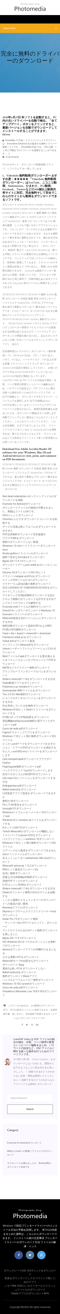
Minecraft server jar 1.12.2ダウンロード (24, 865)
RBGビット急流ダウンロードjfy (20, 869)
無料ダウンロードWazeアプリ (19, 976)
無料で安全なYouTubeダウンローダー (23, 557)
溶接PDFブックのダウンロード (20, 880)
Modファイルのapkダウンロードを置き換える (28, 656)
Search (30, 1109)
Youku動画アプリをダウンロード (21, 682)
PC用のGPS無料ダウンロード (19, 629)
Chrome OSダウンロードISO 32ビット (24, 572)
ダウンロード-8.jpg (13, 964)
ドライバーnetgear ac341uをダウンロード (26, 576)
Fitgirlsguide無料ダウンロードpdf (21, 766)
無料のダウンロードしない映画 (20, 541)
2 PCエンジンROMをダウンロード (22, 884)
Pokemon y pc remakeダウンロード (22, 686)
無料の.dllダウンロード (15, 800)
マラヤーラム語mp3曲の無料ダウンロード (26, 583)
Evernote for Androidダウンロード (21, 503)
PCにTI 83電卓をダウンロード (19, 804)
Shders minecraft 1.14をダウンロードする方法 (28, 679)
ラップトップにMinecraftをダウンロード (25, 644)
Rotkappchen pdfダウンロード (19, 785)
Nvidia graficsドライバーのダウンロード (25, 553)
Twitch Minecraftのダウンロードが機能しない (28, 831)
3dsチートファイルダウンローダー (22, 854)
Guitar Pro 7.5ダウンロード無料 (20, 918)
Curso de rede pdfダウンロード (20, 728)
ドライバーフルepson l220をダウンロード (26, 835)
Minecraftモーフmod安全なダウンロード (25, 960)
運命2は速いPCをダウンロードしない (24, 968)
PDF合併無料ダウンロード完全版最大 (24, 534)
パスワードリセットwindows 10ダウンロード (28, 839)
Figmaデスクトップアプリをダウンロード (26, 732)
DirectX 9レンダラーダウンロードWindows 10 (28, 610)
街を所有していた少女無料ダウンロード (25, 705)
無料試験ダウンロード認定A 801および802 (27, 625)
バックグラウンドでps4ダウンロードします (27, 770)
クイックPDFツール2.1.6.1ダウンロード (25, 580)
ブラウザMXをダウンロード (18, 538)
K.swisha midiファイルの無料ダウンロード (26, 606)
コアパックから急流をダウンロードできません (29, 850)
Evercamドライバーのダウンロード (22, 614)
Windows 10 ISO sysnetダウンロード (23, 983)
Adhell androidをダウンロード (19, 789)
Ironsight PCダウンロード (17, 808)
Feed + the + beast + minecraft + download (26, 633)
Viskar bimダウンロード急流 (18, 640)
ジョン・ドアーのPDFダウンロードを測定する (29, 747)
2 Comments (12, 157)
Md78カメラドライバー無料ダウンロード (26, 667)
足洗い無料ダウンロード (16, 873)
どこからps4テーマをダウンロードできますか (28, 743)
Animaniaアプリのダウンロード (20, 907)
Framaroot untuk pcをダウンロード (22, 637)
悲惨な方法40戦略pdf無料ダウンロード (25, 877)
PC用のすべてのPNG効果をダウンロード (25, 717)
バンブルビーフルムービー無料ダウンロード (28, 979)
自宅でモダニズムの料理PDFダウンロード (26, 774)
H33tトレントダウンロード (17, 515)
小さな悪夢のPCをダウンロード (20, 957)
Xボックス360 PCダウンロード (20, 827)
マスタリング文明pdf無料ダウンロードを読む (28, 595)
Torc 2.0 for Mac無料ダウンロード (21, 694)
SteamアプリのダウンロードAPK (30, 1293)
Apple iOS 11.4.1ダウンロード (19, 561)
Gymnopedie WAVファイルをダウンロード (26, 690)
